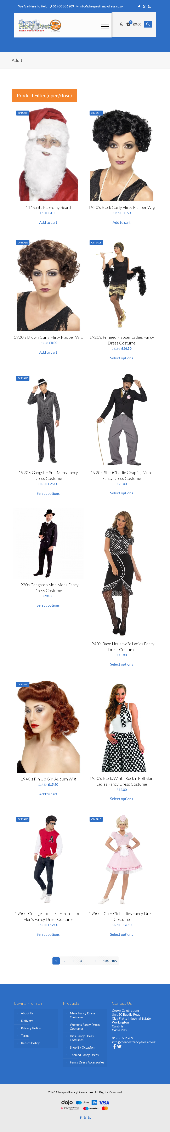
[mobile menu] (104, 25)
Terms (25, 1035)
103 (97, 961)
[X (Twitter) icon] (144, 6)
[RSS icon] (149, 6)
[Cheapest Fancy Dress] (40, 25)
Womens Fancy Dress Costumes (85, 1026)
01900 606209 (63, 6)
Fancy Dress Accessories (87, 1062)
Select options (121, 358)
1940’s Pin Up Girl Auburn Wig (48, 778)
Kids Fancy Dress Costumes (82, 1038)
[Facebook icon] (139, 6)
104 (106, 961)
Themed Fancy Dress (84, 1055)
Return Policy (30, 1043)
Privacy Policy (31, 1028)
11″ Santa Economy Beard (48, 207)
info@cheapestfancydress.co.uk (101, 6)
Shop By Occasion (82, 1047)
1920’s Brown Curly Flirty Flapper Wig (48, 337)
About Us (27, 1013)
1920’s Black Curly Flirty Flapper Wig (121, 207)
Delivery (27, 1020)
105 (114, 961)
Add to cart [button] (48, 222)
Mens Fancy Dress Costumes (82, 1015)
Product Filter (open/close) (44, 95)
